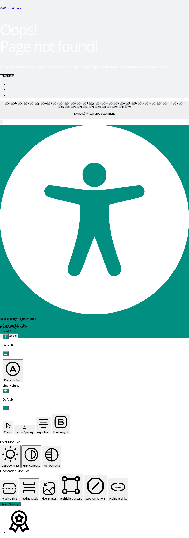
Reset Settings (10, 504)
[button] (1, 122)
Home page (7, 75)
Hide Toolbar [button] (9, 336)
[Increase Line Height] (6, 391)
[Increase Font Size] (6, 336)
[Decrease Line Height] (6, 408)
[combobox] (94, 110)
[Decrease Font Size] (6, 353)
